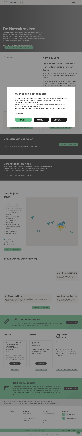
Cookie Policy (20, 113)
